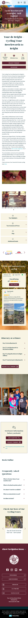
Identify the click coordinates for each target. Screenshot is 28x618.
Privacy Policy (15, 615)
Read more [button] (6, 301)
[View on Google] (5, 292)
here (6, 164)
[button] (24, 2)
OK (10, 615)
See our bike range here (17, 148)
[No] (26, 613)
